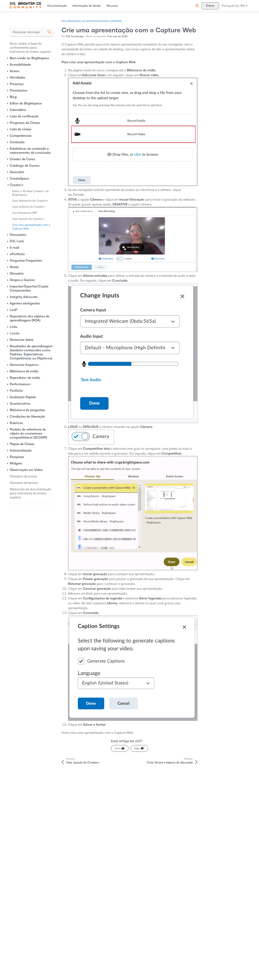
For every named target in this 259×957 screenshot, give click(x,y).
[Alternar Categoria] (8, 58)
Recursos (112, 5)
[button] (197, 5)
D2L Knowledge (75, 36)
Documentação (57, 5)
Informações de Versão (86, 5)
